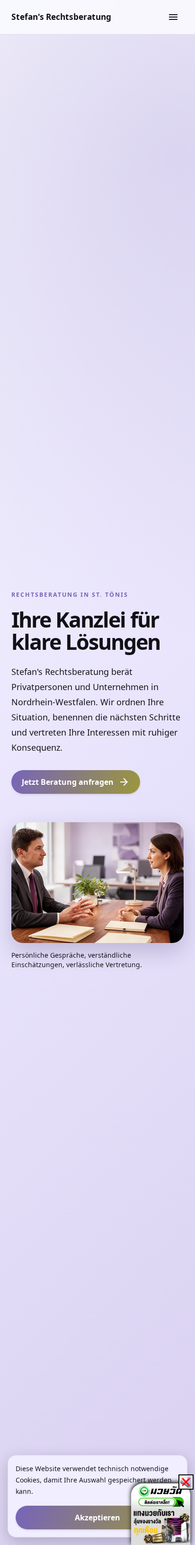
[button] (186, 1482)
